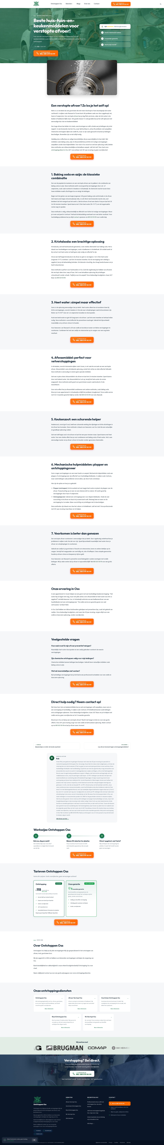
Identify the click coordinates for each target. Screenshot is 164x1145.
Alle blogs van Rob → (62, 819)
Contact (96, 4)
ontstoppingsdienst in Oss (59, 150)
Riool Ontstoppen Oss (72, 1110)
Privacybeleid (10, 1141)
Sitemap (129, 1142)
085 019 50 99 (92, 217)
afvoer (76, 116)
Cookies (116, 1142)
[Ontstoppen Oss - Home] (36, 4)
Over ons (87, 4)
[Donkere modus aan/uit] (160, 4)
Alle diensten (69, 1118)
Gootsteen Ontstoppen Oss (73, 1106)
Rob (38, 46)
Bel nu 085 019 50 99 (118, 1103)
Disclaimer (122, 1142)
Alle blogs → (90, 1123)
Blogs (78, 4)
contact (76, 217)
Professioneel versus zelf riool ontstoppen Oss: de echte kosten (95, 1104)
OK (34, 1140)
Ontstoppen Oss (56, 4)
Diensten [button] (69, 4)
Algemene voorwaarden (101, 1142)
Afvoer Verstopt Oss (44, 15)
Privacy (110, 1142)
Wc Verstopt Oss (70, 1114)
